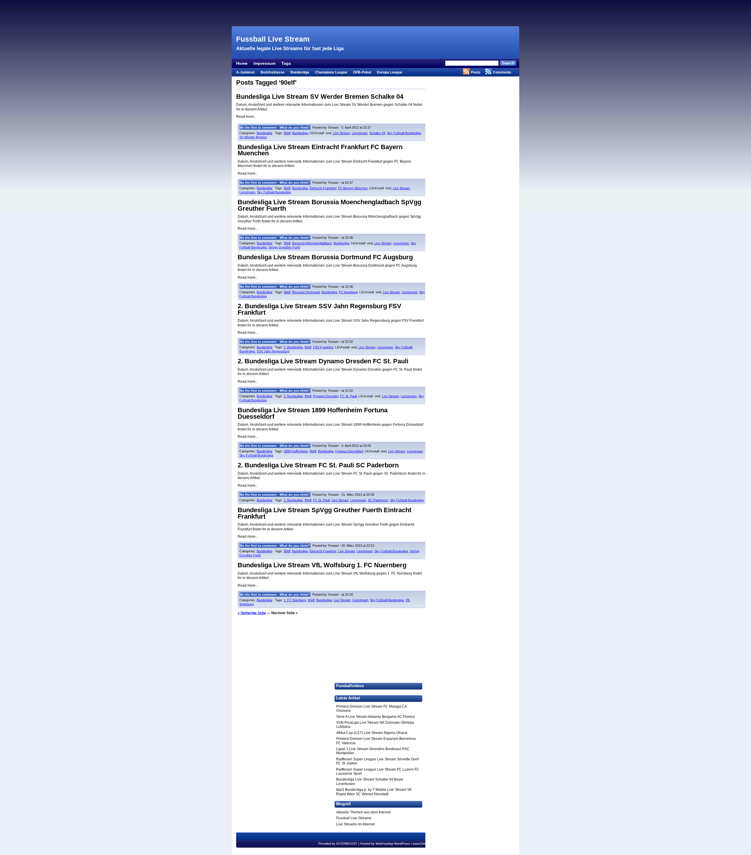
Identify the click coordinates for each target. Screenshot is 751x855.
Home (242, 63)
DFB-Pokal (362, 72)
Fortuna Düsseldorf (349, 451)
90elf (287, 133)
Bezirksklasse (273, 72)
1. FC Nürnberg (295, 600)
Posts (476, 72)
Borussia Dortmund (306, 292)
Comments (502, 72)
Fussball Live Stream (272, 39)
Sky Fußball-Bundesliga (404, 133)
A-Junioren (245, 72)
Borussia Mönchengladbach (312, 243)
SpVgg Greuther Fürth (284, 247)
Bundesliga (299, 72)
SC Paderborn (378, 500)
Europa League (389, 72)
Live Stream (341, 133)
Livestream (360, 133)
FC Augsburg (348, 292)
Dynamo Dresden (325, 396)
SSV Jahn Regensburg (273, 351)
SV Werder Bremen (253, 137)
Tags (286, 63)
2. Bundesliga (293, 347)
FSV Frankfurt (323, 347)
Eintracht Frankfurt (322, 188)
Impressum (264, 63)
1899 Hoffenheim (296, 451)
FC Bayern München (353, 188)
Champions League (331, 72)
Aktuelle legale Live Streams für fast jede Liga (290, 48)
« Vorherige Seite (252, 613)
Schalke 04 (377, 133)
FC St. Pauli (348, 396)
